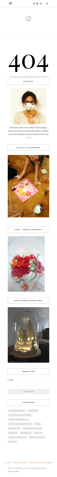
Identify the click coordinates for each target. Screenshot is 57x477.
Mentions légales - (21, 462)
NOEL (38, 433)
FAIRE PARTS (14, 428)
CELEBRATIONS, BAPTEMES (20, 424)
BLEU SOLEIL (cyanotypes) (20, 415)
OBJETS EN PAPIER (17, 437)
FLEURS (13, 433)
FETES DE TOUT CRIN (32, 428)
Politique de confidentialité (41, 462)
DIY (37, 424)
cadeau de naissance (18, 419)
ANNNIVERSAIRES (17, 410)
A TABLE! (32, 410)
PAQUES (13, 441)
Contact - (8, 462)
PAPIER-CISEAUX (36, 437)
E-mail (11, 380)
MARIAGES (26, 433)
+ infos (29, 137)
